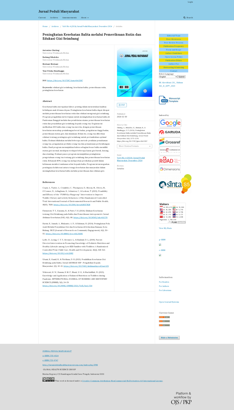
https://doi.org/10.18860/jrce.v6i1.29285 (64, 233)
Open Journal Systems (169, 302)
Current (42, 17)
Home (45, 26)
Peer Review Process (173, 42)
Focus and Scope (173, 49)
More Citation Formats (129, 146)
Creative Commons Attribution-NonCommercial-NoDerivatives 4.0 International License (122, 381)
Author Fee (173, 64)
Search (189, 17)
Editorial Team (173, 35)
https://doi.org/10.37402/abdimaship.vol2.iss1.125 (86, 266)
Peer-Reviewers (173, 39)
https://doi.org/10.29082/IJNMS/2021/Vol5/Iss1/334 (67, 286)
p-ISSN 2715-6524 (50, 355)
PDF (123, 105)
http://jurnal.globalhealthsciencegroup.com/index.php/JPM (70, 365)
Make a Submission (169, 338)
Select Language (166, 74)
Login (190, 2)
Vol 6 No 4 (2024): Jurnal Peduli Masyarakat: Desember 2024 (87, 26)
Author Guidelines (173, 53)
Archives (54, 17)
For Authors (164, 286)
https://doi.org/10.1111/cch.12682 (58, 253)
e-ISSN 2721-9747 (50, 360)
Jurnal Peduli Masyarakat (58, 11)
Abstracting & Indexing (173, 67)
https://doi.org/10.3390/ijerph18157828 (71, 204)
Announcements (69, 17)
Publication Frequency (174, 46)
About (84, 17)
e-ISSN (162, 250)
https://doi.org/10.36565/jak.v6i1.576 (90, 217)
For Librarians (165, 290)
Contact (173, 71)
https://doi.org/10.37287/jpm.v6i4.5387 (65, 80)
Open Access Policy (173, 57)
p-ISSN (162, 239)
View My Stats (165, 228)
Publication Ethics (173, 60)
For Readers (164, 282)
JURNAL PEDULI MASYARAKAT (57, 351)
